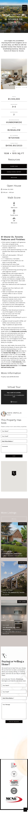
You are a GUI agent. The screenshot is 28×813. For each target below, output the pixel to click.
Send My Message (14, 424)
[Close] (24, 386)
